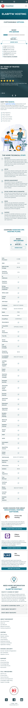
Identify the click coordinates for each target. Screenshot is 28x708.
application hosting (10, 103)
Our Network (3, 624)
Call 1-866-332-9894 (6, 671)
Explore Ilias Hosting (14, 568)
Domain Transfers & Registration (8, 650)
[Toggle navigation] (26, 6)
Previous (1, 43)
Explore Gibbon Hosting (14, 548)
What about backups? (8, 612)
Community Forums (5, 665)
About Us (2, 623)
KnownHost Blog (4, 662)
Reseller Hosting (4, 636)
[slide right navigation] (15, 95)
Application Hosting (5, 644)
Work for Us (3, 673)
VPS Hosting (3, 637)
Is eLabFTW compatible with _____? (12, 605)
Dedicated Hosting (5, 641)
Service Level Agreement (6, 678)
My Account (3, 667)
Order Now (14, 42)
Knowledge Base (4, 664)
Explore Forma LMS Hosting (14, 528)
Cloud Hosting (3, 639)
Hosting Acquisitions (5, 628)
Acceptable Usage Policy (6, 680)
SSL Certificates (4, 652)
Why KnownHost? (4, 621)
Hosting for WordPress (6, 642)
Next (26, 43)
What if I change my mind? (10, 592)
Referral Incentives (5, 626)
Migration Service (4, 654)
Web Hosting (3, 634)
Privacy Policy (3, 675)
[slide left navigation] (12, 95)
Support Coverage (4, 682)
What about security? (8, 609)
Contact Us (3, 660)
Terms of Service (4, 677)
